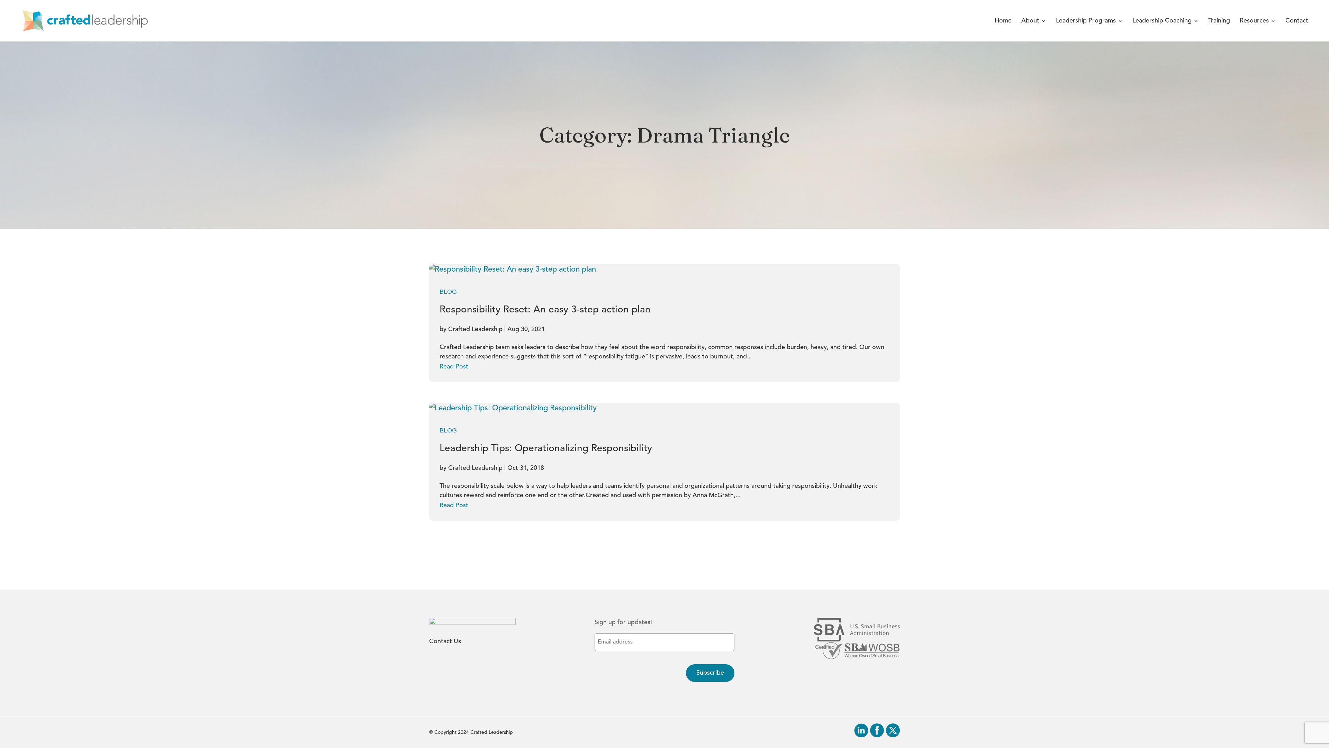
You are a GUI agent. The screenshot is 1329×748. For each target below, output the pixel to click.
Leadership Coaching (1162, 21)
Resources (1254, 21)
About (1030, 21)
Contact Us (445, 641)
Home (1003, 21)
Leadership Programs (1086, 21)
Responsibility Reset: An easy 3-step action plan (545, 310)
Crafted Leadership (475, 329)
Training (1219, 21)
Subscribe (710, 673)
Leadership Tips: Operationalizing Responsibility (546, 449)
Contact (1296, 21)
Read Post (454, 367)
